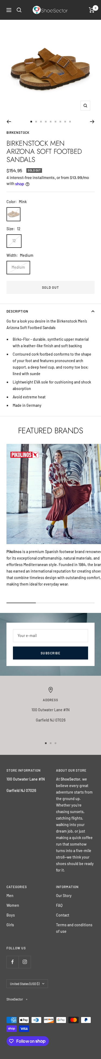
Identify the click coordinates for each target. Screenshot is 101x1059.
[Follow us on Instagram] (25, 962)
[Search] (19, 10)
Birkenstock (17, 132)
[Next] (92, 122)
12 (14, 240)
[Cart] (92, 10)
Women (12, 905)
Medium (18, 267)
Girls (10, 924)
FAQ (59, 905)
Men (9, 895)
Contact (62, 915)
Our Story (64, 895)
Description (17, 311)
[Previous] (8, 122)
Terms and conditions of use (74, 928)
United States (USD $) (24, 984)
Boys (10, 915)
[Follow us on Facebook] (12, 962)
